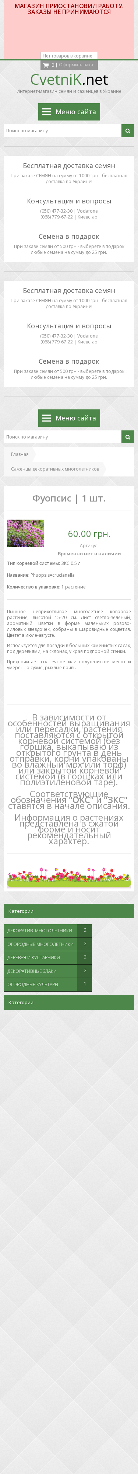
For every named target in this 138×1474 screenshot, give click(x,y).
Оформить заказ (77, 65)
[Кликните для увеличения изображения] (25, 533)
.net (69, 79)
